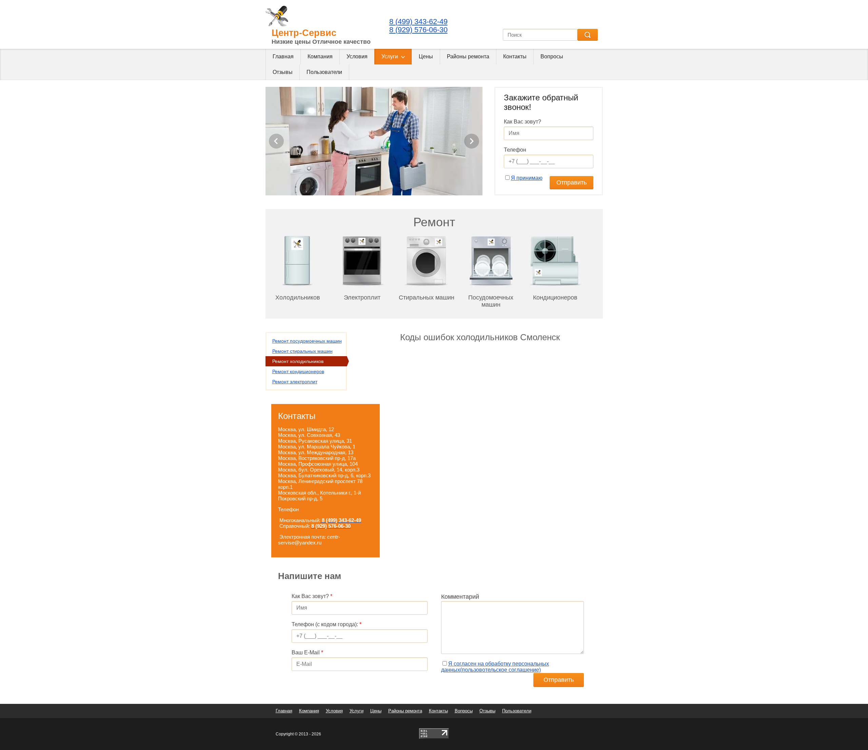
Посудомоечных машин (490, 301)
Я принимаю (526, 178)
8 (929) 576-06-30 (418, 29)
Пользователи (324, 72)
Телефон (515, 150)
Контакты (515, 56)
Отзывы (283, 72)
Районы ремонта (468, 56)
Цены (426, 56)
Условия (357, 56)
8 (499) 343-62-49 (418, 21)
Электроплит (362, 297)
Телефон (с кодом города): (326, 624)
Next (471, 141)
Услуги (389, 56)
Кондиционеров (555, 297)
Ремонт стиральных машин (302, 351)
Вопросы (551, 56)
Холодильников (297, 297)
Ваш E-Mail (307, 652)
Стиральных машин (426, 297)
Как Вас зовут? (522, 121)
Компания (320, 56)
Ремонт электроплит (294, 381)
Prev (276, 141)
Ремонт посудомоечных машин (307, 341)
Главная (283, 56)
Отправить (571, 182)
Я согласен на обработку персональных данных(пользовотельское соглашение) (495, 667)
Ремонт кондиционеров (298, 371)
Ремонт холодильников (297, 361)
